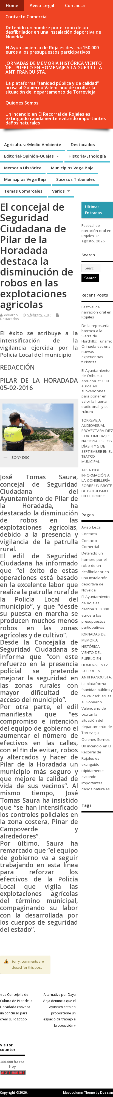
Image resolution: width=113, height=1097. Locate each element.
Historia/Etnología (87, 156)
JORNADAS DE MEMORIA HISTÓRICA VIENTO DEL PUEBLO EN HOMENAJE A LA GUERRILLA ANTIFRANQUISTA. (53, 67)
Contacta (75, 5)
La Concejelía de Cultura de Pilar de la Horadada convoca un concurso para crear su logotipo (16, 1006)
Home (11, 5)
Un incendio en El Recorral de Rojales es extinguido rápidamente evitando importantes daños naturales (55, 118)
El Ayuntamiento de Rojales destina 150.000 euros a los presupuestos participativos (52, 50)
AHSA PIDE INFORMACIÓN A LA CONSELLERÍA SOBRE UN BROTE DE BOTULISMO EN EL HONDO (96, 483)
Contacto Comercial (26, 17)
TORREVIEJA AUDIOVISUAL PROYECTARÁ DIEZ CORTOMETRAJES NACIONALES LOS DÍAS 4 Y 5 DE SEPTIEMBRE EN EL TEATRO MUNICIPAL (97, 441)
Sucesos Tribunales (75, 179)
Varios (58, 191)
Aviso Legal (42, 5)
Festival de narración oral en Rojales (96, 230)
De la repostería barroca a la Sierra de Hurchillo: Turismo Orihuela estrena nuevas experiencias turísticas (96, 343)
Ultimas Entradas (93, 209)
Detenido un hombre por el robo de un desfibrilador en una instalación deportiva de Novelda (53, 32)
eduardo (11, 315)
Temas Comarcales (23, 191)
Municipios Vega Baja (72, 167)
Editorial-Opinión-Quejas (29, 156)
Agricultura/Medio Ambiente (32, 144)
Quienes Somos (21, 103)
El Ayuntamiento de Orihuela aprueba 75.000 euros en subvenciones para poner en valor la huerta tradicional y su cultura (95, 391)
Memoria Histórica (22, 167)
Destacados (83, 144)
